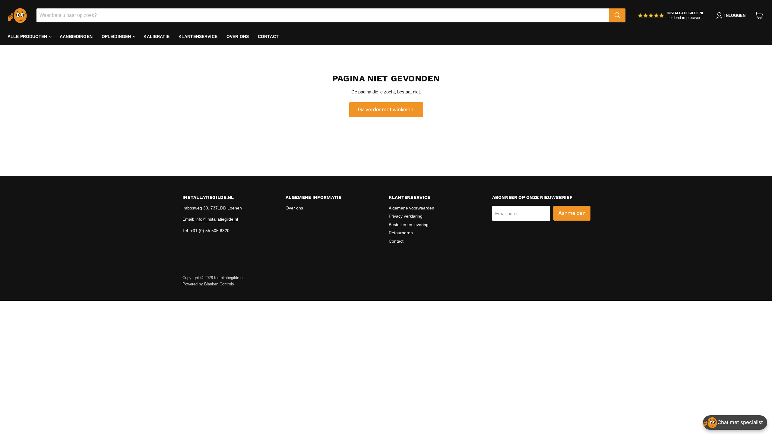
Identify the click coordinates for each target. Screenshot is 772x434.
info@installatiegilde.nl (216, 219)
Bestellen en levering (409, 224)
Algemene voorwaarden (411, 208)
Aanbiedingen (76, 36)
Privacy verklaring (405, 216)
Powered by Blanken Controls (208, 284)
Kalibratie (156, 36)
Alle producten (28, 36)
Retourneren (401, 232)
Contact (268, 36)
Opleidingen (117, 36)
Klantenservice (198, 36)
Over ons (237, 36)
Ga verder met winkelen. (386, 109)
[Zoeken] (617, 15)
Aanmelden (572, 213)
